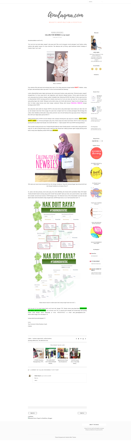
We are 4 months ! (99, 107)
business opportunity (57, 32)
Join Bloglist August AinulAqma (96, 184)
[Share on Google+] (85, 339)
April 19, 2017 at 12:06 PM (46, 375)
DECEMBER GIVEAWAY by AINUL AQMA (96, 164)
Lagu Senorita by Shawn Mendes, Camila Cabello (96, 273)
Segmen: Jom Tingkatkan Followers (96, 203)
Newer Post (33, 413)
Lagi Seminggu (94, 118)
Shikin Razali (37, 375)
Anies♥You (93, 253)
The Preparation (94, 126)
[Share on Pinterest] (81, 339)
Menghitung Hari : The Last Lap (99, 97)
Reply (36, 380)
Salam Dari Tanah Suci (96, 263)
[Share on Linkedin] (83, 339)
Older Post (82, 413)
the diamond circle (43, 340)
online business (48, 338)
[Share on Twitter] (79, 339)
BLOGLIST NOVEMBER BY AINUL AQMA (96, 243)
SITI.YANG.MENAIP (95, 261)
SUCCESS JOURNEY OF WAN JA (96, 269)
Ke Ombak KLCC (94, 256)
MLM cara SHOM (71, 122)
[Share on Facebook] (76, 339)
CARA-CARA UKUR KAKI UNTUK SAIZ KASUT (96, 223)
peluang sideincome (33, 340)
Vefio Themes (73, 437)
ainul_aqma (75, 312)
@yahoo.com (81, 312)
